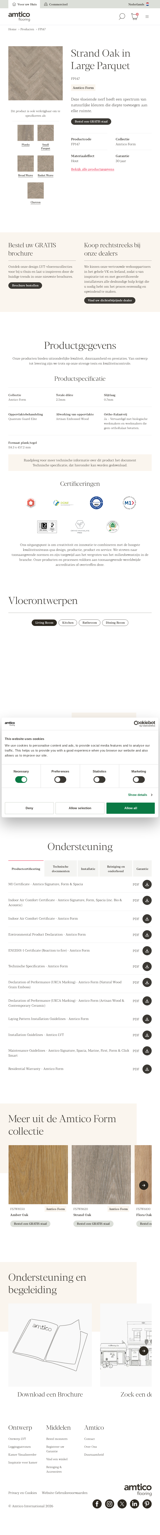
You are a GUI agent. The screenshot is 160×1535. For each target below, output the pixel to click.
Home (12, 29)
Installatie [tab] (88, 869)
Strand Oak (82, 1214)
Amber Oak (19, 1214)
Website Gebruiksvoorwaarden (65, 1492)
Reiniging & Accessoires (54, 1469)
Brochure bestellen (25, 285)
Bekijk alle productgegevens (92, 169)
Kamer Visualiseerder (22, 1454)
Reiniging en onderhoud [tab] (116, 868)
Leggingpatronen (19, 1446)
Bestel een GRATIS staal (91, 121)
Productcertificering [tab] (26, 869)
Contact (89, 1439)
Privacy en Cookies (22, 1492)
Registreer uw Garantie (55, 1448)
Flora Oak (144, 1214)
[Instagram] (109, 1503)
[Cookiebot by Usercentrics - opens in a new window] (137, 724)
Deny (29, 808)
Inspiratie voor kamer (22, 1462)
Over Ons (90, 1446)
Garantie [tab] (142, 869)
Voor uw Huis (27, 4)
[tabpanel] (80, 918)
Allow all (130, 808)
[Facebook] (97, 1503)
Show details (137, 795)
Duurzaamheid (94, 1454)
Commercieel (58, 4)
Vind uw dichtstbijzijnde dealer (110, 300)
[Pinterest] (147, 1503)
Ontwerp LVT (17, 1439)
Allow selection (80, 808)
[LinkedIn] (134, 1503)
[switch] (60, 779)
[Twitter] (122, 1503)
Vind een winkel (57, 1459)
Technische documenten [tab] (61, 868)
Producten (27, 29)
